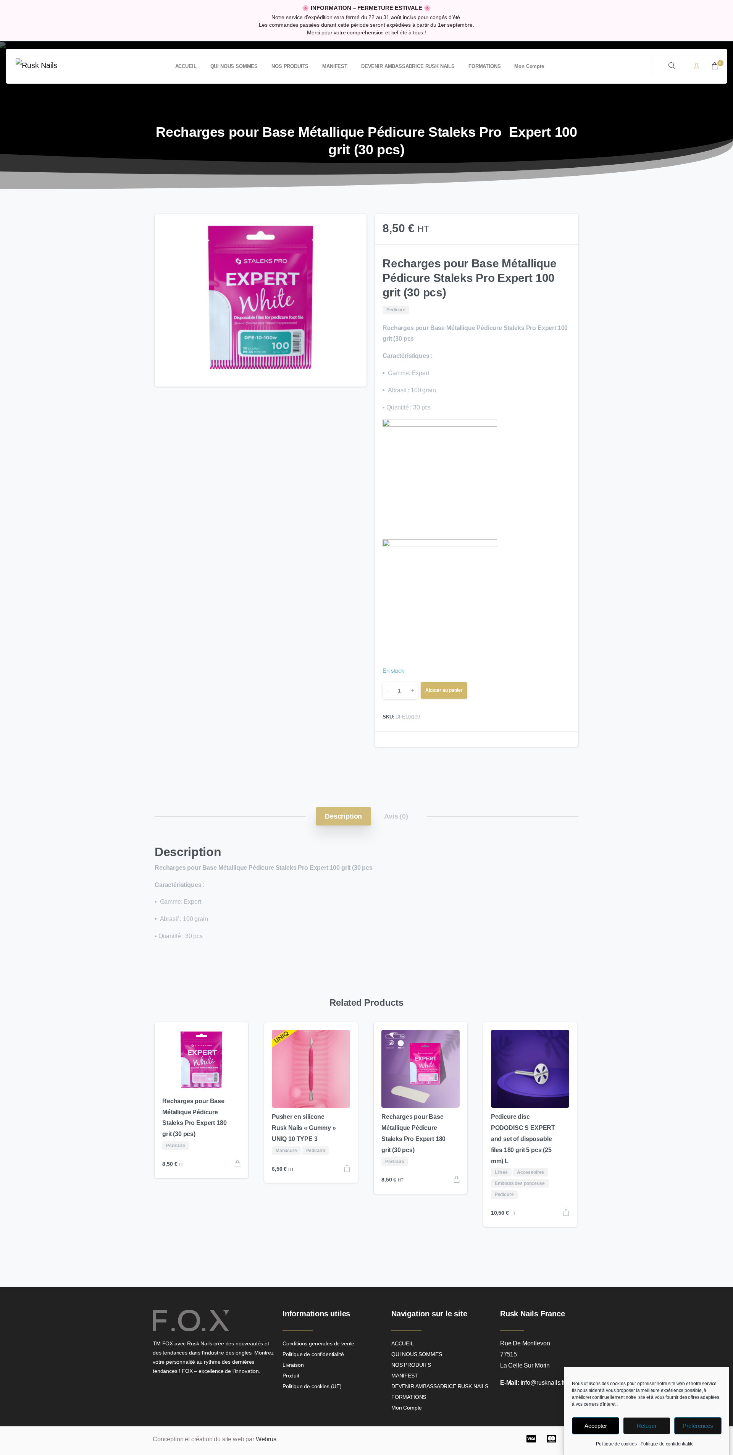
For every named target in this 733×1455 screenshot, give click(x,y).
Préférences (698, 1426)
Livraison (293, 1365)
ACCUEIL (402, 1343)
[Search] (672, 66)
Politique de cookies (616, 1444)
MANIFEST (404, 1375)
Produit (291, 1375)
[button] (353, 227)
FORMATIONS (408, 1397)
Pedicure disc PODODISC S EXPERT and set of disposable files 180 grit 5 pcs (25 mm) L (523, 1139)
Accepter (595, 1426)
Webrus (266, 1439)
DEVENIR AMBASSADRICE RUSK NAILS (439, 1386)
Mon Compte (406, 1408)
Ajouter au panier (444, 690)
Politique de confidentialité (667, 1444)
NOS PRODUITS (411, 1365)
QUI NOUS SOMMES (416, 1354)
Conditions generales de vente (318, 1343)
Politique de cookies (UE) (312, 1386)
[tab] (343, 816)
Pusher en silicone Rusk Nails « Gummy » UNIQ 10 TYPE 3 (304, 1128)
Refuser (647, 1426)
